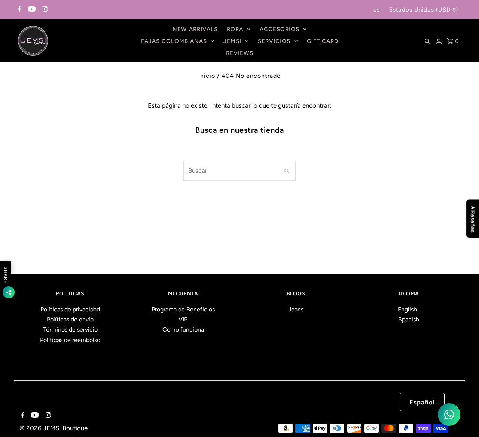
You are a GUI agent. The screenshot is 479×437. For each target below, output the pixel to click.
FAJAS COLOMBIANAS (174, 41)
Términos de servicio (70, 329)
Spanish (408, 319)
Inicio (206, 75)
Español (422, 402)
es (376, 9)
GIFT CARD (322, 41)
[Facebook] (18, 9)
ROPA (235, 29)
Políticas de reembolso (70, 340)
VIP (183, 319)
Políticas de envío (70, 319)
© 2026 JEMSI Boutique (53, 428)
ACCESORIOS (279, 29)
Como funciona (183, 329)
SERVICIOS (274, 41)
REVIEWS (239, 53)
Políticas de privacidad (70, 309)
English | (409, 309)
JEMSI (232, 41)
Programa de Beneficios (183, 309)
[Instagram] (44, 9)
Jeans (295, 309)
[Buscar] (428, 41)
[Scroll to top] (464, 422)
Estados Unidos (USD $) (423, 9)
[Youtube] (31, 9)
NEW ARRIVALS (195, 29)
